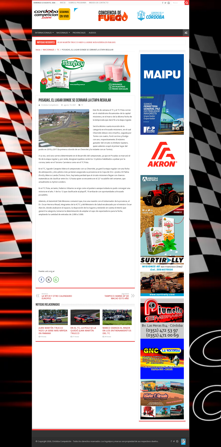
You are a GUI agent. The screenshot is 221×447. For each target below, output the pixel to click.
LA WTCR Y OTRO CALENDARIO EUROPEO (57, 296)
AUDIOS (92, 33)
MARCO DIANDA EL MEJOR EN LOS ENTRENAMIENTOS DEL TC (117, 331)
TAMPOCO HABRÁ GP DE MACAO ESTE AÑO (116, 296)
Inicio (38, 50)
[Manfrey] (85, 73)
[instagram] (168, 3)
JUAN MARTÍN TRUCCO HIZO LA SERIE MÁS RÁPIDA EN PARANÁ (86, 42)
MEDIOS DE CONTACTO (98, 3)
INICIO (63, 3)
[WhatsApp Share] (56, 279)
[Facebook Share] (41, 279)
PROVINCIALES (79, 33)
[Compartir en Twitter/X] (49, 279)
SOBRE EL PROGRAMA (77, 3)
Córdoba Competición (49, 105)
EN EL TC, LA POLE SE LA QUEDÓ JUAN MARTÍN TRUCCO (83, 331)
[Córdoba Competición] (46, 13)
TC (58, 50)
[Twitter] (165, 3)
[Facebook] (163, 3)
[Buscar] (187, 2)
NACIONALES (62, 33)
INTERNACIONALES (43, 33)
